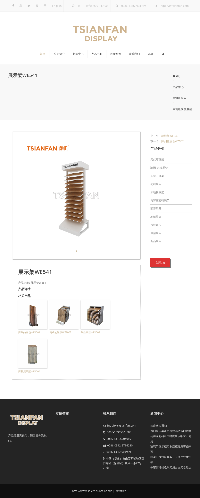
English (57, 6)
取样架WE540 (169, 136)
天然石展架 (157, 159)
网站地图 (120, 491)
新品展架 (155, 241)
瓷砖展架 (155, 184)
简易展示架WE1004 (29, 371)
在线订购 (160, 262)
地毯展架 (155, 216)
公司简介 (59, 54)
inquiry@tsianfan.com (174, 6)
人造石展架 (157, 176)
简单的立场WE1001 (29, 332)
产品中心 (96, 54)
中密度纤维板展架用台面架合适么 (170, 467)
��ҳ (176, 76)
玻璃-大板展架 (159, 167)
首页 (42, 54)
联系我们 (134, 54)
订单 (150, 54)
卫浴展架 (155, 233)
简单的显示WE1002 (60, 332)
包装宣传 (155, 225)
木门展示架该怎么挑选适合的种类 (170, 431)
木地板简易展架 (182, 109)
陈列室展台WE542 (172, 141)
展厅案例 (115, 54)
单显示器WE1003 (90, 332)
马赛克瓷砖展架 (160, 200)
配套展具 (155, 208)
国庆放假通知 (158, 426)
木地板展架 (179, 98)
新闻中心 (78, 54)
